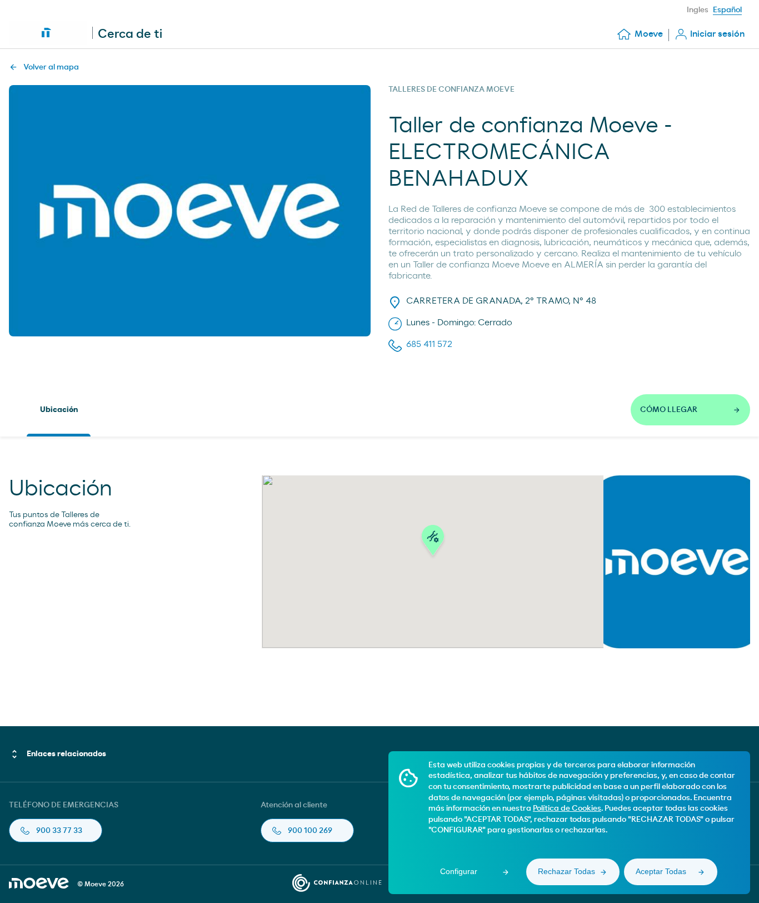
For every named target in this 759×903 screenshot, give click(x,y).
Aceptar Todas (661, 871)
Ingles (697, 10)
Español (727, 10)
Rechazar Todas (566, 871)
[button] (433, 543)
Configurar (458, 871)
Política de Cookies (567, 808)
